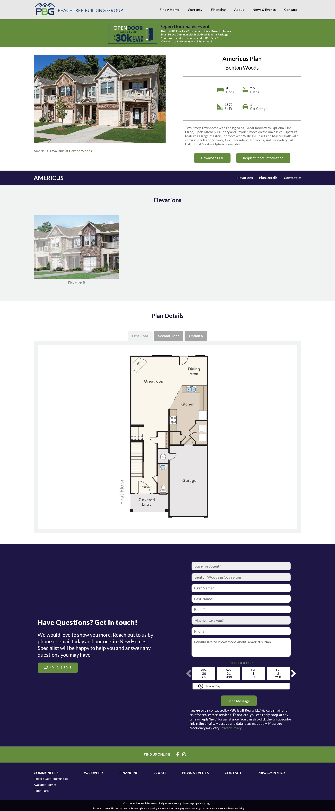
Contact (290, 10)
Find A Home (169, 10)
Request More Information (263, 158)
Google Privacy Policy (146, 808)
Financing (218, 10)
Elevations (245, 178)
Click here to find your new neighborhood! (186, 41)
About (239, 10)
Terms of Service (170, 808)
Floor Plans (41, 790)
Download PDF (212, 158)
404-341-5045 (60, 668)
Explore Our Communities (51, 778)
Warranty (195, 10)
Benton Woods (80, 151)
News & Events (264, 10)
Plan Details (268, 178)
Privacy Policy (231, 728)
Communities (46, 773)
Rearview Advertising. (233, 808)
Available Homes (45, 784)
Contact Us (292, 178)
